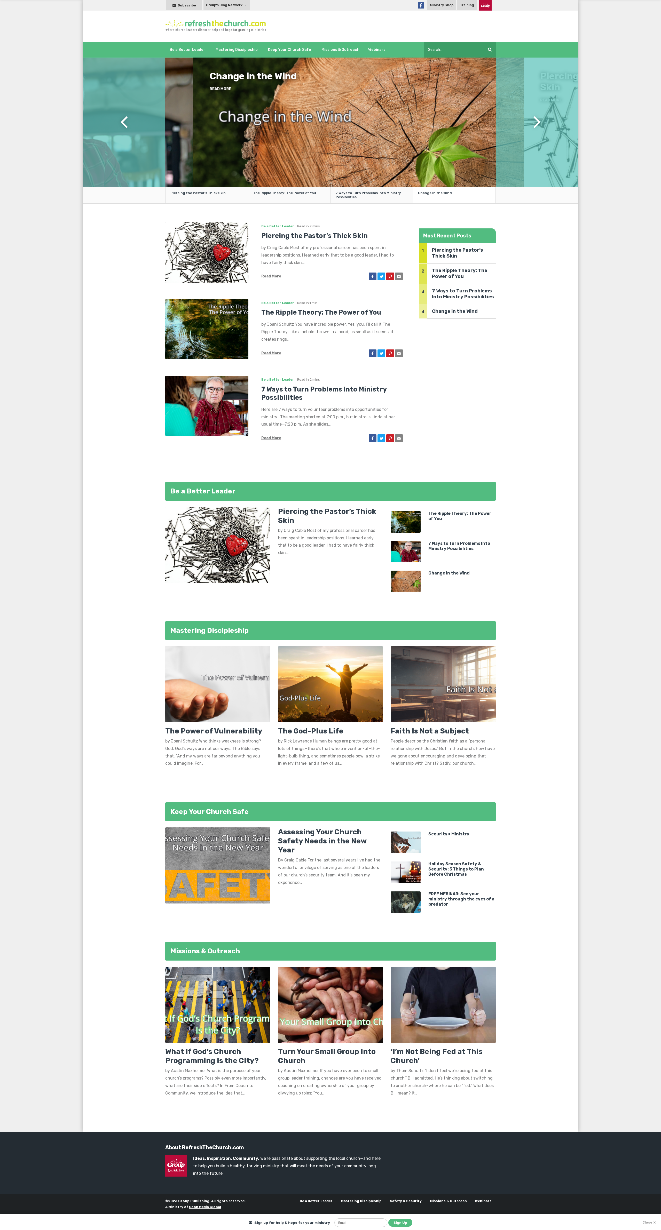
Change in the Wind (435, 193)
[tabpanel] (330, 123)
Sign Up (400, 1223)
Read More (192, 100)
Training (467, 5)
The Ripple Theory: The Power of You (284, 193)
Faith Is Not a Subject (430, 731)
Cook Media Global (205, 1207)
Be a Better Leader (187, 49)
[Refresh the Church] (219, 26)
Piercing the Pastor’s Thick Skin (244, 81)
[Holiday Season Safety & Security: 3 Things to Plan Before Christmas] (406, 871)
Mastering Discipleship (237, 49)
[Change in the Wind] (406, 581)
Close (647, 1222)
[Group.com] (485, 5)
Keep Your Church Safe (289, 49)
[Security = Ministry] (406, 842)
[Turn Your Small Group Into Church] (330, 1004)
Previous (124, 130)
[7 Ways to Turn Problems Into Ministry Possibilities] (206, 405)
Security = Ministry (448, 834)
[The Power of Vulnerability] (217, 686)
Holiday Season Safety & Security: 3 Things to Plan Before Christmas (456, 869)
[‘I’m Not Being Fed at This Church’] (443, 1004)
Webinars (376, 49)
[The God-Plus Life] (330, 686)
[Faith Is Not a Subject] (443, 686)
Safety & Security (406, 1201)
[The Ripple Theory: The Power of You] (206, 328)
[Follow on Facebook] (421, 5)
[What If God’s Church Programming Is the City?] (217, 1004)
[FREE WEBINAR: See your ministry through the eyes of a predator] (406, 901)
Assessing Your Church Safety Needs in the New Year (322, 841)
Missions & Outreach (340, 49)
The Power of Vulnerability (213, 731)
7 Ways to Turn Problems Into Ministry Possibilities (368, 195)
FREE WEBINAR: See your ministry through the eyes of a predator (461, 899)
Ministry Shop (441, 5)
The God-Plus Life (310, 731)
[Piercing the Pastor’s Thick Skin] (206, 252)
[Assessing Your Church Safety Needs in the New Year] (217, 865)
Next (537, 130)
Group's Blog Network (224, 5)
